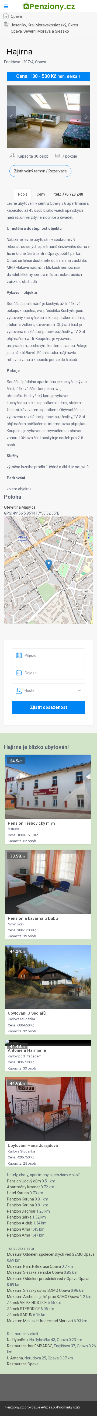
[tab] (68, 194)
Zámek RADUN (19, 1315)
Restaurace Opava (23, 1364)
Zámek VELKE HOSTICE (27, 1302)
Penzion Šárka (19, 1217)
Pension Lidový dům (24, 1181)
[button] (48, 564)
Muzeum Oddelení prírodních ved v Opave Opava (48, 1278)
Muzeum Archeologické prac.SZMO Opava (43, 1296)
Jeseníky (18, 25)
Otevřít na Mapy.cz (20, 507)
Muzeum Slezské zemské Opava (35, 1272)
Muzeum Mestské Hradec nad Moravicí (40, 1321)
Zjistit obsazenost (48, 707)
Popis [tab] (22, 194)
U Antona (15, 1358)
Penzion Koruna (20, 1199)
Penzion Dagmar (21, 1211)
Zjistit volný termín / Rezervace (40, 171)
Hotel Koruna (18, 1193)
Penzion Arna (18, 1229)
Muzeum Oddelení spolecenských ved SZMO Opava (51, 1254)
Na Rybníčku (17, 1340)
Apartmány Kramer (23, 1187)
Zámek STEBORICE (23, 1309)
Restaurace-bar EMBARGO (29, 1346)
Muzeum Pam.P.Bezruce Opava (34, 1266)
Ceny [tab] (41, 194)
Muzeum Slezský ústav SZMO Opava (38, 1290)
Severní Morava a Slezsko (46, 31)
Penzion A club (19, 1223)
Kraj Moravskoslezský (47, 25)
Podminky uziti (68, 1407)
